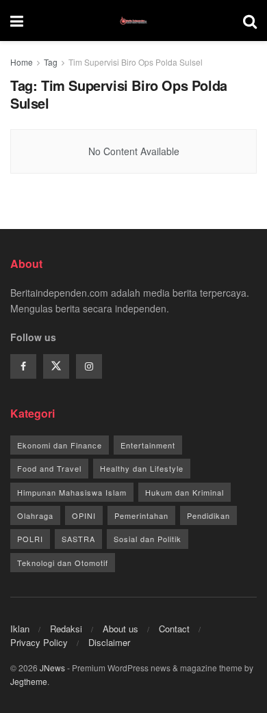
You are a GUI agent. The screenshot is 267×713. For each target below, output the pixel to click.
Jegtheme (28, 681)
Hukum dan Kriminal (184, 492)
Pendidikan (208, 515)
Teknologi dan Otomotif (62, 562)
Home (21, 62)
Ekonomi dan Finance (59, 445)
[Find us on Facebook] (23, 366)
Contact (174, 628)
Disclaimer (109, 642)
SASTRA (78, 538)
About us (120, 628)
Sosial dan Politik (147, 538)
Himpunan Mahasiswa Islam (72, 492)
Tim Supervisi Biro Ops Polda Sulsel (135, 62)
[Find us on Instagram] (89, 366)
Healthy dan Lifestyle (141, 468)
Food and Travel (49, 468)
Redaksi (66, 628)
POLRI (30, 538)
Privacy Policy (39, 642)
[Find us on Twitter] (56, 366)
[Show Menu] (16, 20)
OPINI (84, 515)
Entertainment (147, 445)
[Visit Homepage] (133, 20)
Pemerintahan (141, 515)
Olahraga (35, 515)
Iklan (19, 628)
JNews (52, 667)
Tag (51, 62)
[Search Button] (250, 20)
